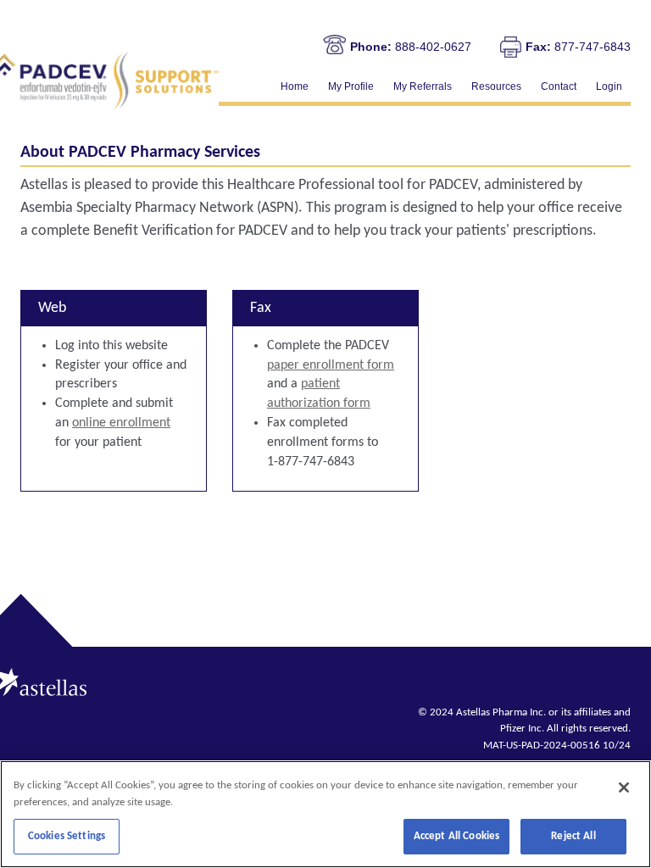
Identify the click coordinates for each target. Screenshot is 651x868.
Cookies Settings (66, 836)
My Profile (351, 86)
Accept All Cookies (456, 836)
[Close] (624, 787)
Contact (558, 86)
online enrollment (121, 423)
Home (295, 86)
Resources (496, 86)
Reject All (573, 836)
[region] (325, 814)
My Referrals (422, 86)
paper (330, 365)
